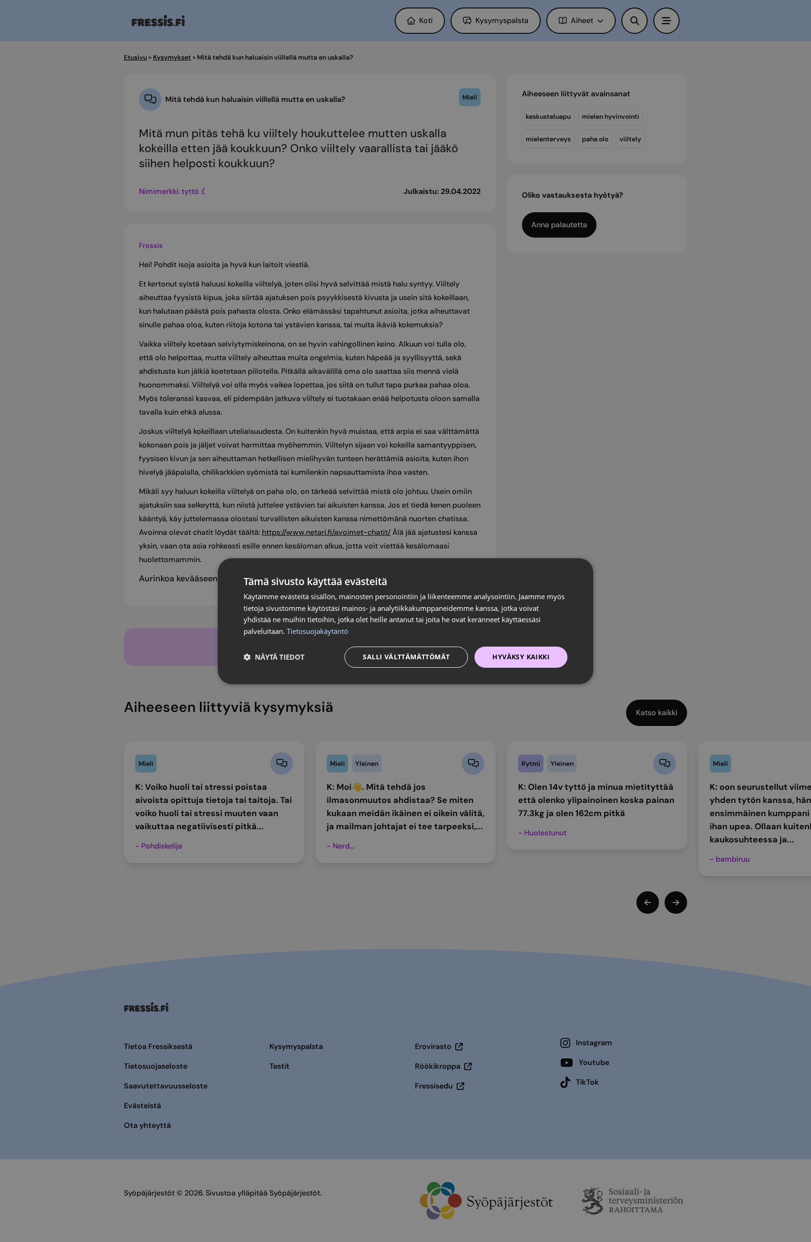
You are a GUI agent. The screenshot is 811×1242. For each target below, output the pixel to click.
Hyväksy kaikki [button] (521, 656)
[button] (274, 657)
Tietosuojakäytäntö (317, 631)
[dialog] (405, 621)
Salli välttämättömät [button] (406, 656)
